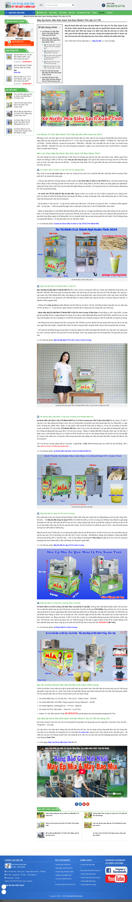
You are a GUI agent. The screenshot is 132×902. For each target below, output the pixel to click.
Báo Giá (72, 13)
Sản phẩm (62, 13)
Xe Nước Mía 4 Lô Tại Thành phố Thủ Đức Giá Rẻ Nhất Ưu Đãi (23, 131)
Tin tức (19, 16)
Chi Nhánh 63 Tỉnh (83, 13)
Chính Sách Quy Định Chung (90, 877)
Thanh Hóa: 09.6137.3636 (64, 872)
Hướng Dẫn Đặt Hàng (88, 881)
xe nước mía (84, 732)
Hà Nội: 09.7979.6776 (63, 864)
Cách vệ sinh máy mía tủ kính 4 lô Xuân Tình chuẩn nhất (23, 105)
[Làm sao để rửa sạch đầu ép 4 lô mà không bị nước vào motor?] (88, 826)
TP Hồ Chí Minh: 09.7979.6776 (65, 884)
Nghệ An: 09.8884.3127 (64, 875)
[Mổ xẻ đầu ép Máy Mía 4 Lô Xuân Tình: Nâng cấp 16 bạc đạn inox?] (41, 836)
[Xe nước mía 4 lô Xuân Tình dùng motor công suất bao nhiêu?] (88, 836)
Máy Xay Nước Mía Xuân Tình (59, 742)
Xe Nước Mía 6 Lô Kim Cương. (66, 627)
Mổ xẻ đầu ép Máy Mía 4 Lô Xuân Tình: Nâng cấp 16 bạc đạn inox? (23, 113)
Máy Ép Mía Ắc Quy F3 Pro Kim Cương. (69, 545)
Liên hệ (110, 13)
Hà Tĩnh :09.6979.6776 (63, 879)
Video (94, 13)
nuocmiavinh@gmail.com (22, 45)
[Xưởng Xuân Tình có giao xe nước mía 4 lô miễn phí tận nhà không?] (88, 816)
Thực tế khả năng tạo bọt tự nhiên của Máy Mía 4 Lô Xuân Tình (23, 96)
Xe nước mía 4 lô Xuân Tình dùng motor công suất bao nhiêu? (109, 834)
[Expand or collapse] (60, 27)
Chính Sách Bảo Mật (88, 864)
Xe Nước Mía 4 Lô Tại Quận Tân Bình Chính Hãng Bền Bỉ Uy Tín (22, 122)
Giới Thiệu (53, 13)
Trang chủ (43, 13)
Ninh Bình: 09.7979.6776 (64, 868)
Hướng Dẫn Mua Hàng (88, 884)
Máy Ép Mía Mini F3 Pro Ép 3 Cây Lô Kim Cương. (73, 340)
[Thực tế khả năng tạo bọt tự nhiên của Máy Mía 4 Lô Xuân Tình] (41, 816)
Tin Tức (102, 13)
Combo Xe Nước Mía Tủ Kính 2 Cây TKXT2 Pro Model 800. (76, 224)
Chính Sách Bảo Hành (88, 874)
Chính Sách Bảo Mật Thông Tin (90, 870)
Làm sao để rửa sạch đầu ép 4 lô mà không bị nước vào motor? (109, 824)
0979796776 (17, 42)
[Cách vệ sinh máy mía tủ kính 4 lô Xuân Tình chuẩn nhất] (41, 826)
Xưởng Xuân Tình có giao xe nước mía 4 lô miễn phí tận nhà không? (110, 814)
